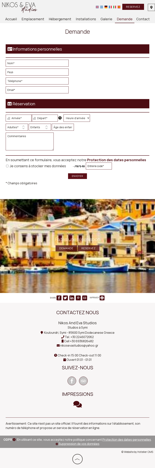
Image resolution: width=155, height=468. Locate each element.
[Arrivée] (18, 119)
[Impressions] (77, 406)
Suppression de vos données (78, 444)
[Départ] (43, 119)
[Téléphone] (39, 81)
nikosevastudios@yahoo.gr (79, 345)
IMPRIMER (94, 297)
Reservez (133, 7)
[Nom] (39, 64)
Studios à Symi (78, 327)
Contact (143, 19)
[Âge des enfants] (62, 128)
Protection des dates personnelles (116, 160)
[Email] (39, 90)
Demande (125, 19)
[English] (97, 7)
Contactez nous (77, 312)
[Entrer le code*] (99, 167)
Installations (86, 19)
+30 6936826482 (82, 341)
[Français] (110, 7)
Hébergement (60, 19)
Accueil (11, 19)
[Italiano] (114, 7)
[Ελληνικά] (101, 7)
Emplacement (33, 19)
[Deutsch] (106, 7)
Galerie (106, 19)
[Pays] (39, 73)
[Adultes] (17, 128)
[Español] (119, 7)
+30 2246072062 (82, 337)
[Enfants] (40, 128)
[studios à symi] (20, 7)
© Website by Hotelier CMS (137, 452)
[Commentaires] (30, 143)
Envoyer (77, 176)
